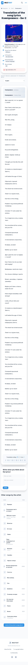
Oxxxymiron (10, 544)
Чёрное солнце (11, 560)
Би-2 (13, 8)
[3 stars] (16, 460)
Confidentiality (14, 652)
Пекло (9, 606)
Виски (9, 611)
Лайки (9, 534)
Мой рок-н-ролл (11, 515)
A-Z (26, 2)
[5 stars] (25, 460)
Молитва (9, 523)
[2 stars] (12, 460)
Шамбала (9, 588)
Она (8, 583)
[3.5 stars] (18, 460)
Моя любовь (10, 577)
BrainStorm (10, 618)
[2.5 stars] (14, 460)
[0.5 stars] (6, 460)
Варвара (9, 504)
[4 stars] (21, 460)
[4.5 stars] (23, 460)
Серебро (9, 555)
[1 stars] (8, 460)
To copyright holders (18, 649)
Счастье (9, 572)
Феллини (9, 548)
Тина (11, 517)
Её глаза (9, 529)
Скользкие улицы (12, 616)
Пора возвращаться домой (10, 541)
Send (5, 487)
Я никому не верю (12, 594)
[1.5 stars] (10, 460)
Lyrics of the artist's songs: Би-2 (14, 625)
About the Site (7, 649)
